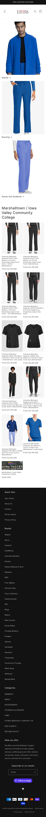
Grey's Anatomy (11, 594)
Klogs (7, 610)
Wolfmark (8, 674)
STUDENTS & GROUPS (14, 710)
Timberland (9, 658)
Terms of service (30, 812)
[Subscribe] (34, 772)
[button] (4, 11)
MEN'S (7, 699)
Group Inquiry (10, 514)
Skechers (8, 652)
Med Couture (10, 620)
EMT (6, 577)
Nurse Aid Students (12, 196)
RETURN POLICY (12, 731)
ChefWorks (9, 551)
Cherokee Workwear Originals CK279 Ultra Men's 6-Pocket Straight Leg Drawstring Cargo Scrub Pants (33, 309)
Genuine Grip (10, 588)
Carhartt (8, 545)
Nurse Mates (10, 626)
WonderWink (10, 679)
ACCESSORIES (11, 705)
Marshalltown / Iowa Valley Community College (11, 473)
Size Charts (9, 498)
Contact (8, 509)
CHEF (7, 715)
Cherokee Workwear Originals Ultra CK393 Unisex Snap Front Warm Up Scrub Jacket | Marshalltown (12, 404)
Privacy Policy (10, 520)
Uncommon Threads (13, 663)
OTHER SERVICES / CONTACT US (19, 721)
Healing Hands (11, 599)
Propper (8, 636)
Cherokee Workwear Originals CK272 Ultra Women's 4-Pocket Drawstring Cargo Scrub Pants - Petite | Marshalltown (10, 261)
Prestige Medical (11, 631)
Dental (5, 77)
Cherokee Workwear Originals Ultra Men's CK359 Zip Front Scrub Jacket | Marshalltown (12, 452)
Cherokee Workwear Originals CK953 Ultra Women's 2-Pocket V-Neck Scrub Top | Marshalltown (33, 357)
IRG (6, 604)
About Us (8, 504)
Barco (7, 540)
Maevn (7, 615)
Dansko (8, 561)
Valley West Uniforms (14, 808)
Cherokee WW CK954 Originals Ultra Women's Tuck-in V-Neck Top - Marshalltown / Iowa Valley (33, 446)
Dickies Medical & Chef (14, 567)
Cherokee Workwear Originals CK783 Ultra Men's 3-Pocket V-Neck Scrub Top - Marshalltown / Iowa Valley (12, 357)
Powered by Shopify (27, 808)
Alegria (7, 535)
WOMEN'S (9, 694)
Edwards (8, 572)
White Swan (9, 668)
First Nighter (10, 583)
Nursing (6, 137)
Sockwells (9, 647)
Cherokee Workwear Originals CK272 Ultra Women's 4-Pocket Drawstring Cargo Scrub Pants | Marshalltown (32, 260)
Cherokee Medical (12, 556)
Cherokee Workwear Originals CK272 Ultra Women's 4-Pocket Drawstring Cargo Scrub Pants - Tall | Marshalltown (11, 309)
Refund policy (39, 808)
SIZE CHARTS (10, 726)
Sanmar (8, 642)
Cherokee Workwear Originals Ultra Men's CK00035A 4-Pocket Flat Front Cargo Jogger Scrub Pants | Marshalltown (32, 403)
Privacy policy (18, 812)
